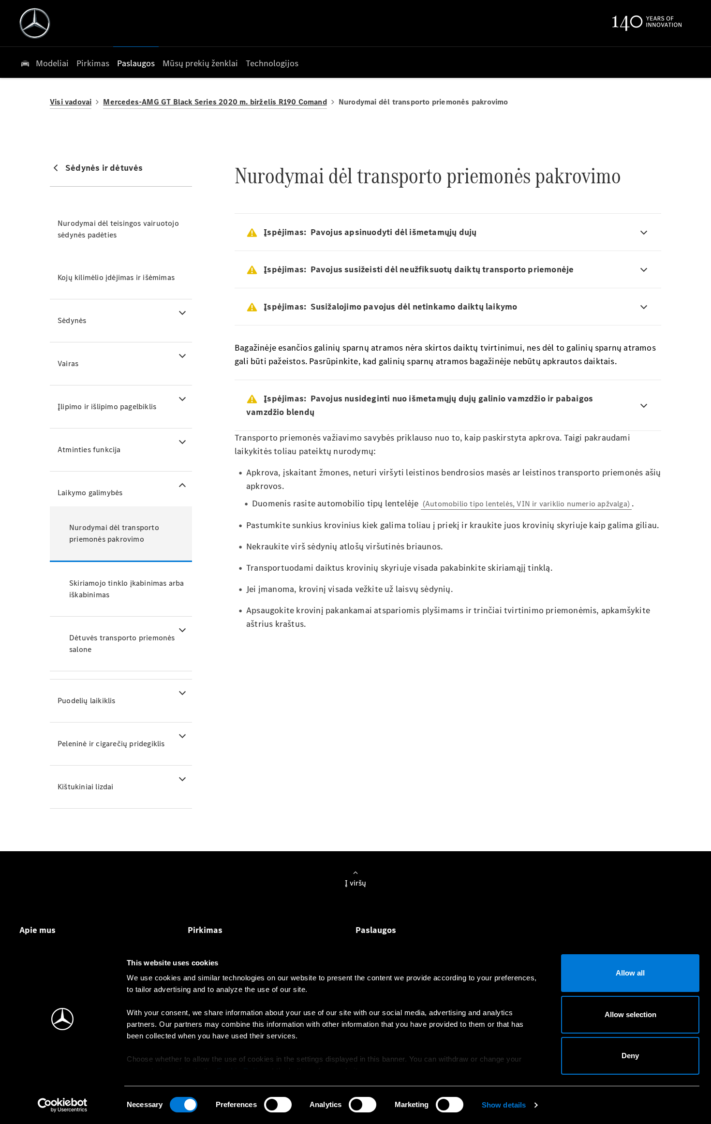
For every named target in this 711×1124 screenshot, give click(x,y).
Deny (630, 1055)
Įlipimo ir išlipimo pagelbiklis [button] (107, 406)
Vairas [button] (68, 363)
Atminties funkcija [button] (89, 449)
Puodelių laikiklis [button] (87, 700)
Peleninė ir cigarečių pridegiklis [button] (111, 744)
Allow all (630, 973)
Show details (504, 1105)
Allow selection (630, 1014)
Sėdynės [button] (72, 320)
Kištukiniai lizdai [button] (86, 787)
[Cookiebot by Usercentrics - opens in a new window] (62, 1105)
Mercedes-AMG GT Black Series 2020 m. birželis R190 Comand (214, 102)
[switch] (278, 1104)
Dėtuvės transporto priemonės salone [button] (122, 643)
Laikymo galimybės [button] (90, 493)
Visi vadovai (70, 102)
